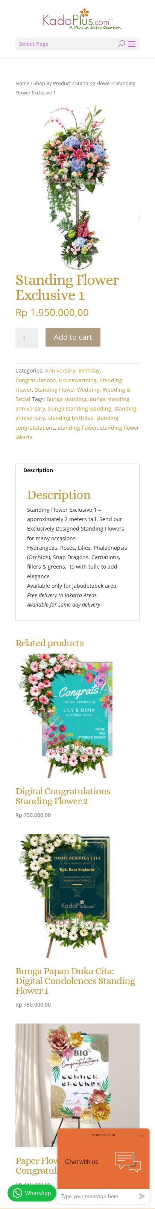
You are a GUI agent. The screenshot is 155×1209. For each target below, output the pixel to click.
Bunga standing (67, 399)
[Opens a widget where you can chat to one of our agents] (103, 1165)
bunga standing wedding (79, 408)
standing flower (77, 427)
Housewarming (78, 380)
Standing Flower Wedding (67, 389)
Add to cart (73, 337)
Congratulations (35, 380)
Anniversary (60, 370)
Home (22, 83)
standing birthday (70, 417)
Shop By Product (52, 83)
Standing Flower (93, 83)
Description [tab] (38, 470)
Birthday (89, 370)
